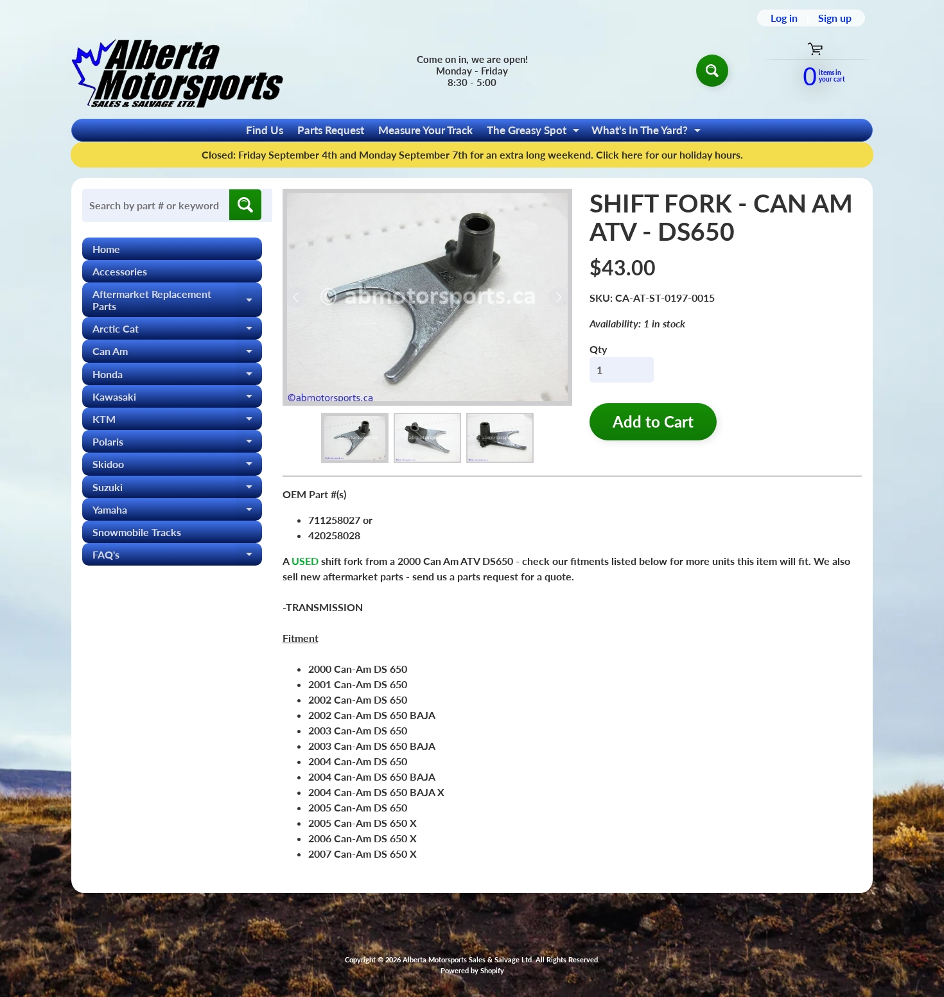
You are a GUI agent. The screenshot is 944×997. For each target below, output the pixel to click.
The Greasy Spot (534, 132)
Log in (784, 18)
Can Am (177, 353)
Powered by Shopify (472, 970)
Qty (598, 349)
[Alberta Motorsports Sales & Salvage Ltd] (177, 70)
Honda (177, 376)
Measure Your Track (425, 130)
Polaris (177, 444)
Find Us (264, 130)
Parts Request (330, 130)
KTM (177, 421)
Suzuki (177, 489)
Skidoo (177, 466)
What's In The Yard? (647, 132)
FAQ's (177, 557)
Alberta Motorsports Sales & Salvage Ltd (467, 959)
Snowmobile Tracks (136, 532)
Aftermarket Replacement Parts (177, 300)
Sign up (835, 18)
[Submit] (245, 204)
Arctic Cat (177, 331)
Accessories (119, 271)
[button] (355, 438)
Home (106, 249)
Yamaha (177, 512)
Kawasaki (177, 399)
